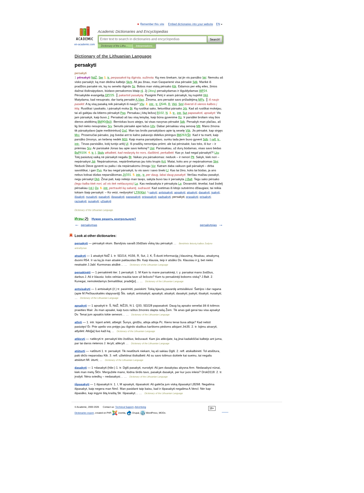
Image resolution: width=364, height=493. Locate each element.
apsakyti (81, 305)
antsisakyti (82, 289)
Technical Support (124, 407)
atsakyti (80, 255)
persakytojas (208, 225)
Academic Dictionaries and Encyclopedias (133, 31)
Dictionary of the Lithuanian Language (115, 45)
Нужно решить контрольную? (114, 219)
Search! (215, 39)
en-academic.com (84, 44)
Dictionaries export (84, 413)
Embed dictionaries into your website (190, 24)
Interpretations (144, 45)
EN (218, 24)
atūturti (80, 351)
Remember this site (152, 24)
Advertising (140, 407)
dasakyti (81, 367)
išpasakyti (82, 384)
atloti (78, 322)
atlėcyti (80, 338)
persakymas (89, 225)
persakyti (81, 243)
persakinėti (83, 272)
